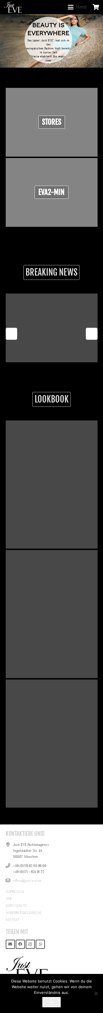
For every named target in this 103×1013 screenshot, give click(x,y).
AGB (9, 898)
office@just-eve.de (27, 880)
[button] (77, 7)
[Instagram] (30, 944)
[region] (51, 41)
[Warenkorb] (96, 7)
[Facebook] (20, 944)
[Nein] (96, 993)
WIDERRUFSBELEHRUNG (23, 913)
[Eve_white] (13, 7)
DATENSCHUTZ (16, 905)
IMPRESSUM (15, 891)
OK (51, 1002)
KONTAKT (12, 919)
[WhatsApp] (40, 944)
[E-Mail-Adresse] (10, 944)
